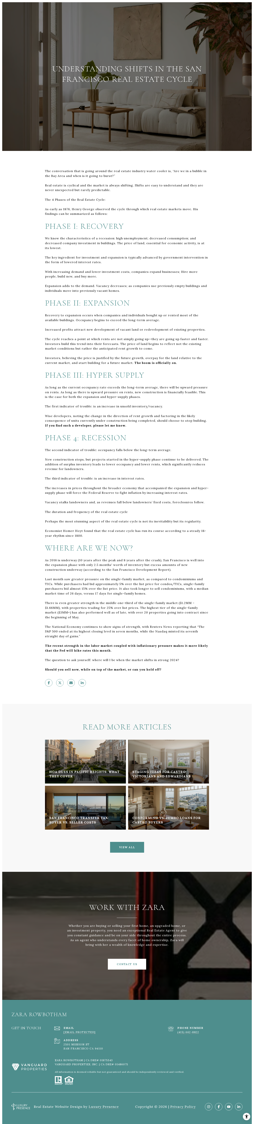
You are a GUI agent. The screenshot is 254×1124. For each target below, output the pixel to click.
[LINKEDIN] (238, 1106)
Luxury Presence (104, 1106)
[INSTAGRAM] (208, 1106)
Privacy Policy (183, 1106)
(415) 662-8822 (188, 1032)
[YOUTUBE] (228, 1106)
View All (127, 847)
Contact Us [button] (127, 964)
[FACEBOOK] (218, 1106)
